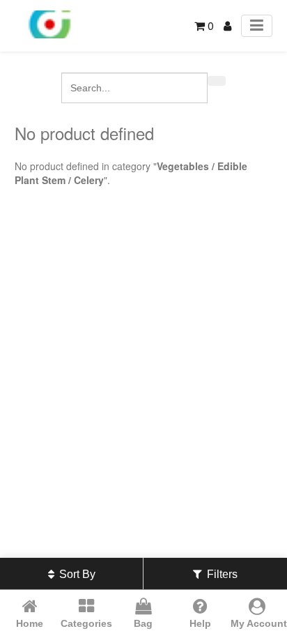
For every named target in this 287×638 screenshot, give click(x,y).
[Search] (217, 81)
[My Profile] (227, 25)
